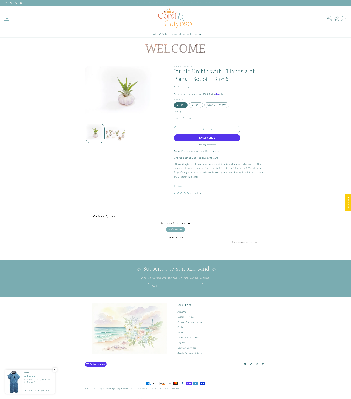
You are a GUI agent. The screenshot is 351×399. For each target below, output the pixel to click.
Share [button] (179, 186)
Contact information (173, 388)
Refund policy (128, 388)
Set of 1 (180, 105)
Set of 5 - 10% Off (216, 105)
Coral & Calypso (98, 389)
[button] (6, 18)
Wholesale (185, 151)
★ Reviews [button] (348, 202)
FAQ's (180, 332)
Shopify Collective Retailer (189, 353)
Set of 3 (196, 105)
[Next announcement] (243, 3)
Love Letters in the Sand (188, 337)
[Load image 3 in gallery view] (115, 133)
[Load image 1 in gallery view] (95, 133)
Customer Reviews (186, 317)
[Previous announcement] (108, 3)
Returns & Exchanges (186, 348)
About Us (181, 312)
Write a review (175, 229)
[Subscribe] (199, 286)
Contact (181, 327)
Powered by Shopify (112, 389)
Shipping (181, 342)
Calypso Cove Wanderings (189, 322)
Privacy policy (141, 388)
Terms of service (156, 388)
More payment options (207, 145)
